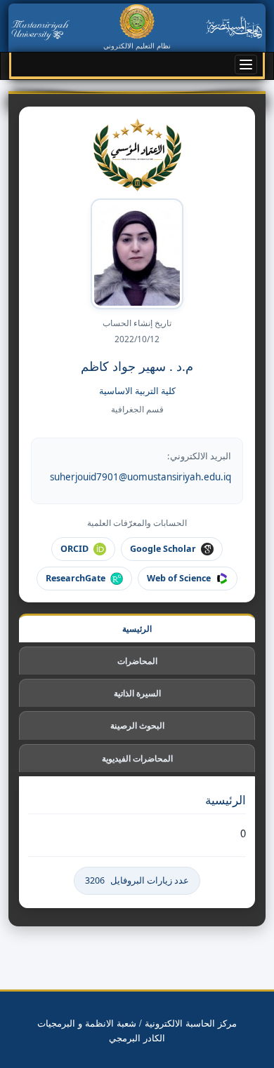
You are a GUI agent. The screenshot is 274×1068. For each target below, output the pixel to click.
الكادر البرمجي (137, 1037)
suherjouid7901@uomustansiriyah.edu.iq (140, 477)
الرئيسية (137, 629)
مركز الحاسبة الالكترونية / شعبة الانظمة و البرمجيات (137, 1022)
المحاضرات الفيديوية (137, 758)
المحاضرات (137, 661)
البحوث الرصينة (137, 725)
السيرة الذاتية (137, 693)
